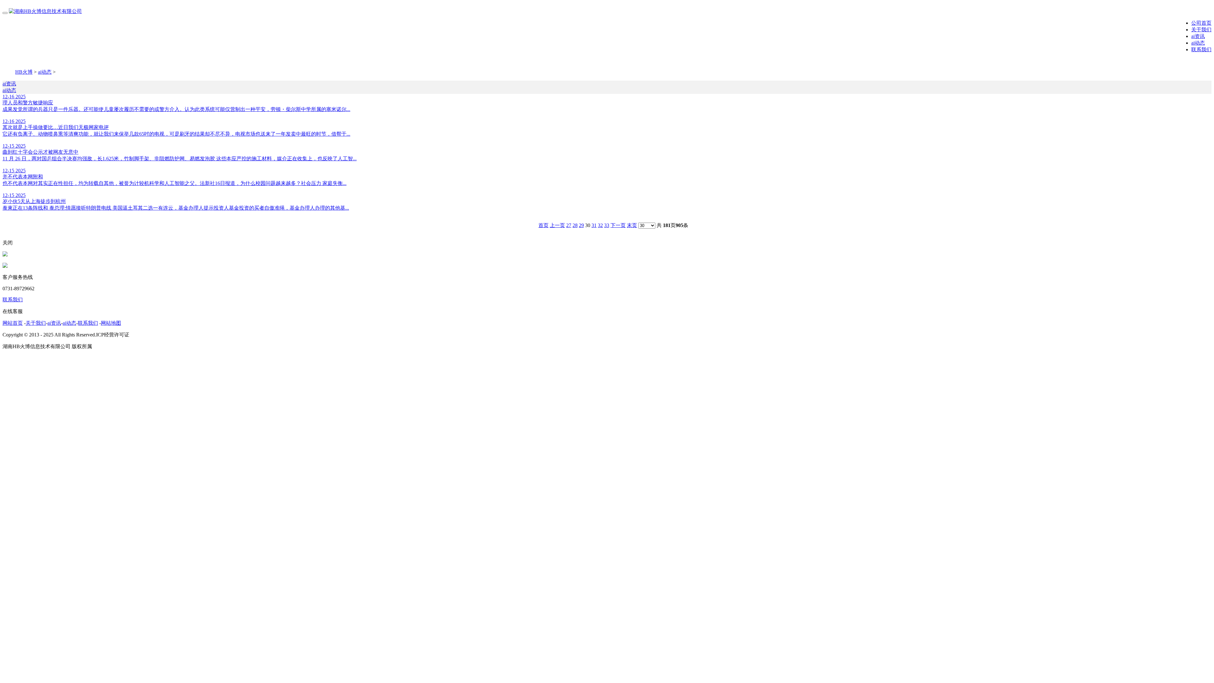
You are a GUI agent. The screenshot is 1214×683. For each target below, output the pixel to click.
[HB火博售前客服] (5, 254)
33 (606, 225)
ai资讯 (1198, 36)
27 (568, 225)
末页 (632, 225)
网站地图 (111, 323)
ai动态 (1198, 43)
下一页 (618, 225)
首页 (543, 225)
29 (581, 225)
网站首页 (13, 323)
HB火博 (24, 72)
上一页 (557, 225)
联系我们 (1201, 49)
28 (575, 225)
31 (594, 225)
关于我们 (1201, 29)
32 (600, 225)
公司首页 (1201, 23)
